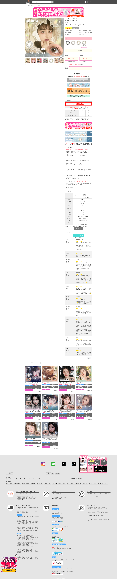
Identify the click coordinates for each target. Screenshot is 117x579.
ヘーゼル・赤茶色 (17, 483)
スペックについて (78, 228)
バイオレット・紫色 (93, 483)
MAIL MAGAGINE (14, 469)
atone (53, 549)
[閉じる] (16, 555)
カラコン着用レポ (79, 478)
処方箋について (20, 499)
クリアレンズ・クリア (102, 483)
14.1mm (12, 478)
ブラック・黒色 (47, 483)
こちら (25, 561)
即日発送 (73, 478)
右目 (81, 55)
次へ (89, 358)
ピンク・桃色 (54, 483)
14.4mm (25, 478)
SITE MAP (26, 469)
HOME (7, 469)
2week (52, 473)
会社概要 (47, 487)
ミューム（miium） (37, 5)
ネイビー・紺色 (77, 483)
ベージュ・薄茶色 (25, 483)
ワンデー (48, 473)
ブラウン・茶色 (9, 483)
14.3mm (21, 478)
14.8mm (35, 478)
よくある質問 (36, 487)
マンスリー (57, 473)
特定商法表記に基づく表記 (11, 487)
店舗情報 (42, 487)
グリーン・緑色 (70, 483)
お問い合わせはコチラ (56, 498)
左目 (67, 55)
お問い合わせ (53, 487)
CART (21, 469)
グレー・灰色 (40, 483)
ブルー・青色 (84, 483)
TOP (26, 5)
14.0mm (7, 478)
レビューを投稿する (79, 235)
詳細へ (89, 92)
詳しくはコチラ (97, 496)
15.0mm (39, 478)
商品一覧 (30, 5)
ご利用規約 (30, 487)
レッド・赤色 (33, 483)
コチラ (75, 121)
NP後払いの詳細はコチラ (57, 537)
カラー (67, 38)
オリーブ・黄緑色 (61, 483)
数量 (67, 68)
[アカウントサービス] (90, 2)
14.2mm (16, 478)
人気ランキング (9, 473)
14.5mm (30, 478)
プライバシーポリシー (22, 487)
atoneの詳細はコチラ (56, 551)
